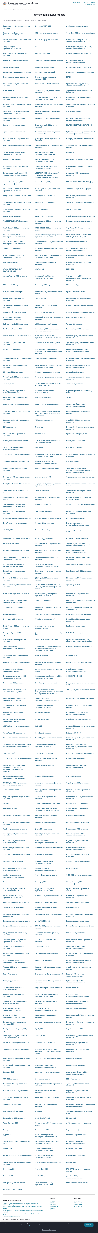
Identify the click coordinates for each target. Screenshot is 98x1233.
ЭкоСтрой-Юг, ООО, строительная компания (48, 551)
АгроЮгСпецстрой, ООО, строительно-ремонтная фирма (47, 700)
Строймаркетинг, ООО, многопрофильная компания (14, 236)
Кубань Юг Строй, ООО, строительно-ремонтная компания (80, 1105)
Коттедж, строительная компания (47, 372)
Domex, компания (41, 655)
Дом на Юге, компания (43, 829)
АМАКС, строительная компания (15, 441)
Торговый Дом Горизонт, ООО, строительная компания (78, 545)
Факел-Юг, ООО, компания (13, 861)
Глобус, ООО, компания (11, 248)
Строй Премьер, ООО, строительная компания (16, 823)
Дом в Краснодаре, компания (77, 902)
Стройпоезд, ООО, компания (13, 683)
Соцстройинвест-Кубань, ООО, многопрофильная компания (14, 505)
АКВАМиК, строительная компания (16, 726)
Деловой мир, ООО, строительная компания (16, 140)
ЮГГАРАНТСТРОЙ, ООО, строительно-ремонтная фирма (47, 565)
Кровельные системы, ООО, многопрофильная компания (77, 350)
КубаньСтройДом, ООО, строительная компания (75, 982)
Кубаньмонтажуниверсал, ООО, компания (47, 558)
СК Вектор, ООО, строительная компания (14, 286)
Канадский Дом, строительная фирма (17, 926)
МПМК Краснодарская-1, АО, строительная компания (13, 256)
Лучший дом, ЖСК (73, 585)
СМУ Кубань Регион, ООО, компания (16, 484)
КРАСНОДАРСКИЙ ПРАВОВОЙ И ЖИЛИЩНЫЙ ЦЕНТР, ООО (78, 236)
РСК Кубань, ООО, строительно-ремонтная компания (78, 119)
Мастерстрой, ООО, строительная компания (79, 579)
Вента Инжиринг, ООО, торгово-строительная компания (15, 700)
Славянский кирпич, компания (46, 953)
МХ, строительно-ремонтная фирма (80, 699)
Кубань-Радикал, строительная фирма (78, 412)
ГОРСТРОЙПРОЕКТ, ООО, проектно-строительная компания (48, 256)
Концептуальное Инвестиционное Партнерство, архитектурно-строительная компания (48, 649)
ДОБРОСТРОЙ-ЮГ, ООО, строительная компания (75, 405)
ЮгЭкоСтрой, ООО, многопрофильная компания (46, 869)
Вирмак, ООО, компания (12, 216)
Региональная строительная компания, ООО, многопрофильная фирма (48, 1051)
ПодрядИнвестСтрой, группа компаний (46, 759)
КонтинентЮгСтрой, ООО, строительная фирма (44, 1156)
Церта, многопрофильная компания (16, 921)
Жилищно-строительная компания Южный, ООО (16, 915)
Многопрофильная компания (77, 822)
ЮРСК (68, 77)
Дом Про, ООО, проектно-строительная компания (76, 1177)
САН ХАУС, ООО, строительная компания (14, 435)
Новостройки (78, 1206)
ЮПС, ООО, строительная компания (16, 815)
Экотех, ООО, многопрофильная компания (78, 492)
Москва (52, 1201)
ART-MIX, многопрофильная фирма (16, 1043)
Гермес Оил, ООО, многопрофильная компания (17, 1163)
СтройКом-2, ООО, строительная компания (15, 579)
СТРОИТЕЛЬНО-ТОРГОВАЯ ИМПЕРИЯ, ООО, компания (13, 565)
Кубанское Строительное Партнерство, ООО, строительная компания (79, 747)
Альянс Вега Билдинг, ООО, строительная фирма (13, 183)
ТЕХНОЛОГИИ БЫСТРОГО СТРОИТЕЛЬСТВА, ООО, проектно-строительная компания (79, 470)
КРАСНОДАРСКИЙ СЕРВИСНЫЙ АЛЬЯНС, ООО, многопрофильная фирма (48, 587)
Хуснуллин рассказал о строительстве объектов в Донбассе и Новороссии (24, 1214)
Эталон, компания (9, 614)
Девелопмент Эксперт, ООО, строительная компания (77, 1073)
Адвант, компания (41, 209)
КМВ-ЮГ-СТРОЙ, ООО (11, 753)
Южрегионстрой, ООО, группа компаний (46, 126)
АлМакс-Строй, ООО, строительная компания (48, 112)
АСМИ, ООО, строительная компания (80, 504)
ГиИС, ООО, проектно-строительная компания (16, 412)
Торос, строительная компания (46, 404)
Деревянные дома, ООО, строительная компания (75, 947)
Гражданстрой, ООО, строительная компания (79, 337)
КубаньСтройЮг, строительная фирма (78, 890)
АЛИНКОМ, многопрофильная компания (14, 641)
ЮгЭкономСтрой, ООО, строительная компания (80, 359)
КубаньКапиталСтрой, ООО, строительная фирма (13, 670)
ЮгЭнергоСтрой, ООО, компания (15, 324)
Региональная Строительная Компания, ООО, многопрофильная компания (48, 351)
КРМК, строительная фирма (77, 1183)
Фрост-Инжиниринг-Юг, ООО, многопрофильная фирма (77, 551)
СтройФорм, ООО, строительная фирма (78, 968)
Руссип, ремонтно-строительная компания (78, 791)
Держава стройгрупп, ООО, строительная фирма (76, 766)
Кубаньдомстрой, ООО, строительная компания (17, 359)
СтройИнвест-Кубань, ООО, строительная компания (45, 1149)
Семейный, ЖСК (72, 907)
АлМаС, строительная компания (78, 614)
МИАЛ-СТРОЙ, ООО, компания (14, 312)
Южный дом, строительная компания (17, 539)
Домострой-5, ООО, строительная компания (47, 140)
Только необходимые (49, 1230)
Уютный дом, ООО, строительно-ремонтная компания (47, 330)
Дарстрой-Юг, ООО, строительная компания (79, 92)
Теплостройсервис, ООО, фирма (78, 189)
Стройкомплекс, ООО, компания (78, 719)
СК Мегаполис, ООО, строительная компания (79, 954)
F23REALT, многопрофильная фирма (49, 848)
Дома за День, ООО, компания (14, 1118)
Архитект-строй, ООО (43, 477)
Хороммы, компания (42, 1079)
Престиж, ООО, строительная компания (46, 1105)
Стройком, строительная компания (16, 854)
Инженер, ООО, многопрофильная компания (48, 791)
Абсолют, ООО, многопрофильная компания (16, 954)
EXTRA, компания (9, 427)
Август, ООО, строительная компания (17, 1155)
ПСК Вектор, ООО (9, 91)
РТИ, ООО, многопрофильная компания (77, 634)
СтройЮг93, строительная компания (17, 738)
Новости (85, 2)
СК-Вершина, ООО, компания (14, 1183)
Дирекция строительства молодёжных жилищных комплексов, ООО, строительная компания (49, 692)
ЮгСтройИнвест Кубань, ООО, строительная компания (77, 41)
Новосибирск (54, 1206)
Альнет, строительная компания (47, 1072)
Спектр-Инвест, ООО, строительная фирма (48, 670)
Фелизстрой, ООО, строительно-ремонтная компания (15, 1037)
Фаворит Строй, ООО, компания (47, 84)
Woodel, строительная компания (15, 829)
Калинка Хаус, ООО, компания (77, 329)
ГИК (36, 47)
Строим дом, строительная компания (17, 454)
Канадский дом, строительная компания (14, 706)
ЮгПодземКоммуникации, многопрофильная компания (14, 777)
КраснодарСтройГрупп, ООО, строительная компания (77, 85)
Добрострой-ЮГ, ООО (43, 26)
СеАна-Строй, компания (12, 1104)
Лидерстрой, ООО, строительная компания (47, 499)
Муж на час (39, 427)
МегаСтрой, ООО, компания (45, 202)
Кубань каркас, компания (44, 765)
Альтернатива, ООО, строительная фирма (79, 147)
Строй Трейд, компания (44, 539)
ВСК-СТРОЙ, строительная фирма (16, 594)
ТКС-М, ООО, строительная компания (80, 690)
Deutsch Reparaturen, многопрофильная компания (46, 842)
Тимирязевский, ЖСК (11, 790)
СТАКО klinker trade (73, 776)
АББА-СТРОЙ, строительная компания (45, 798)
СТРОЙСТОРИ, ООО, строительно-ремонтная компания (48, 442)
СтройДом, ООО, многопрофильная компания (16, 478)
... (50, 1211)
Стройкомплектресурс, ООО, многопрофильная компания (14, 961)
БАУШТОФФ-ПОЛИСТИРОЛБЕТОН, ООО (16, 492)
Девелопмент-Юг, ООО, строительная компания (80, 105)
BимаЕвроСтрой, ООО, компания (78, 571)
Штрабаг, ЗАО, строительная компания (46, 306)
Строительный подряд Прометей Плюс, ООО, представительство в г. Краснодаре (48, 413)
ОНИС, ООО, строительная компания (17, 518)
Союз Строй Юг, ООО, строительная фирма (16, 1142)
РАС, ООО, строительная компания (79, 159)
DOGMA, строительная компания (47, 118)
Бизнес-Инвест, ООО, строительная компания (48, 183)
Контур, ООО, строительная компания (13, 947)
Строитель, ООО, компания (45, 1043)
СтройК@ (38, 1111)
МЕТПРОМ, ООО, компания (45, 312)
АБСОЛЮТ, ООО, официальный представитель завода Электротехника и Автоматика (47, 175)
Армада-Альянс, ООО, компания (15, 276)
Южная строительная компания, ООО (17, 336)
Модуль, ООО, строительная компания (13, 300)
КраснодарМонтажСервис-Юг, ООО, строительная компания (48, 677)
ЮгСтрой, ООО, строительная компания (77, 855)
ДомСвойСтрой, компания (76, 1008)
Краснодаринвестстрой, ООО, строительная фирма (46, 746)
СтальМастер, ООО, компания (14, 607)
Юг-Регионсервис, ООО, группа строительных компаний (15, 601)
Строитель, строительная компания (48, 377)
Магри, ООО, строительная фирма (79, 662)
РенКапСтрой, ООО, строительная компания (16, 378)
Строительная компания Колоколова (80, 477)
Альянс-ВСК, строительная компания (17, 662)
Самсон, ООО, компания (12, 1176)
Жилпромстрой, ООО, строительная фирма (48, 293)
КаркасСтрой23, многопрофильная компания (16, 1066)
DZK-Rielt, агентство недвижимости (48, 518)
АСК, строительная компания (77, 26)
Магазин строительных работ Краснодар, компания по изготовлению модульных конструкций (14, 768)
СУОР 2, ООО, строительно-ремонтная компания (13, 448)
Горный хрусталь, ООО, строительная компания (75, 835)
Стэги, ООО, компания (43, 600)
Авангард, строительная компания (48, 1022)
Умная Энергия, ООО (10, 1123)
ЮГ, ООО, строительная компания (48, 1058)
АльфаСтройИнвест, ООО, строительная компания (45, 160)
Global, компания (9, 1130)
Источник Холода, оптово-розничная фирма (80, 485)
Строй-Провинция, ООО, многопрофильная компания (46, 1136)
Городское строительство (76, 1135)
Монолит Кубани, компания (45, 822)
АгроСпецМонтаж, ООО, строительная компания (12, 318)
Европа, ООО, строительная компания (77, 1092)
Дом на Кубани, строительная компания (14, 572)
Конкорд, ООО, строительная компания (77, 595)
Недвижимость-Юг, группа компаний (49, 974)
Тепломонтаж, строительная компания (45, 1016)
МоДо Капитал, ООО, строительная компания (48, 608)
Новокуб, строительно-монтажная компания (48, 572)
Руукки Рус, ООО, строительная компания (47, 835)
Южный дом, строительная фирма (16, 1049)
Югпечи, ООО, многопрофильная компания (15, 306)
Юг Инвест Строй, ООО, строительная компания (75, 1142)
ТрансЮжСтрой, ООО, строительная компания (80, 344)
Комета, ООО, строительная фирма (48, 1162)
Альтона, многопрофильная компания (13, 713)
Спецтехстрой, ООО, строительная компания (16, 421)
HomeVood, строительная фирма (15, 523)
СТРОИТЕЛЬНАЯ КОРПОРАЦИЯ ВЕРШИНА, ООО (78, 499)
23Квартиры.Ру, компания (76, 285)
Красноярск (53, 1210)
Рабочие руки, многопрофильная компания (79, 256)
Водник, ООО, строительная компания (77, 842)
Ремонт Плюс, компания (75, 1065)
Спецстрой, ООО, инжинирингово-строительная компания (16, 112)
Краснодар (12, 9)
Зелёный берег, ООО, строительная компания (80, 739)
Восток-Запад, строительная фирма (80, 926)
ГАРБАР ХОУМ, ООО (42, 921)
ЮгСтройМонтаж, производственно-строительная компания (48, 236)
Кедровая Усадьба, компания (77, 921)
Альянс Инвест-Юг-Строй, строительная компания (13, 897)
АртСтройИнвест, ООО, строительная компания (80, 455)
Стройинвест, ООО (42, 1130)
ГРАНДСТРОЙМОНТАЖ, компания (15, 221)
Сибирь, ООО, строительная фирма (80, 139)
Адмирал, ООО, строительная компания (77, 1085)
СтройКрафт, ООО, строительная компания (15, 1098)
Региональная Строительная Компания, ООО (77, 1050)
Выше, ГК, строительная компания (79, 305)
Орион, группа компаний (75, 441)
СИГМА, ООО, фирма (74, 447)
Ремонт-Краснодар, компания (46, 875)
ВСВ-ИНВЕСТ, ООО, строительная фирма (48, 229)
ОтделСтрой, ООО (73, 988)
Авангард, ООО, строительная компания (77, 174)
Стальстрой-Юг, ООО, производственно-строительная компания (78, 278)
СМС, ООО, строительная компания (79, 875)
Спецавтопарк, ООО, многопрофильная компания (14, 648)
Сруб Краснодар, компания (13, 907)
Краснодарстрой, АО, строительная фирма (80, 1016)
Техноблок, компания (43, 397)
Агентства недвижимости (78, 1202)
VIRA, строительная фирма (13, 292)
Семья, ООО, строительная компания (17, 72)
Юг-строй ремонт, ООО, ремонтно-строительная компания (16, 558)
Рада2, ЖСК (39, 1029)
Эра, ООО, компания (42, 712)
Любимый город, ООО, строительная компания (17, 105)
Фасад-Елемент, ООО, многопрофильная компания (77, 883)
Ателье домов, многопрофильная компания (48, 784)
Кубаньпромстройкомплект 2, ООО (16, 461)
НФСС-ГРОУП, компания (44, 216)
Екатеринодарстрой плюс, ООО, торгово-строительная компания (15, 174)
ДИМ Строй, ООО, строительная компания (47, 579)
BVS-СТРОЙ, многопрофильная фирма (78, 1170)
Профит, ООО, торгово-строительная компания (80, 428)
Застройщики (78, 1204)
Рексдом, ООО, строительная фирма (48, 896)
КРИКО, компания (73, 1079)
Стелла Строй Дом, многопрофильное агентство (14, 1016)
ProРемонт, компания (11, 544)
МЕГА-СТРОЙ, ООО (42, 719)
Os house (6, 803)
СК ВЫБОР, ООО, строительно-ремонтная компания (15, 1002)
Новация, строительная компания (79, 221)
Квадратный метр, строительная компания (15, 656)
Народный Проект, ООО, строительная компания (12, 634)
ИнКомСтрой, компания (75, 758)
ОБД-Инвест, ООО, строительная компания (15, 167)
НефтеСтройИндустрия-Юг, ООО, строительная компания (79, 48)
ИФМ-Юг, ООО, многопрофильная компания (47, 927)
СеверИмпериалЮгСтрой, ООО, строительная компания (78, 849)
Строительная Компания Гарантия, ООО (79, 167)
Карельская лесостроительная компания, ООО (14, 1023)
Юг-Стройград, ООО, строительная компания (79, 1037)
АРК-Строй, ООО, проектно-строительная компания (76, 249)
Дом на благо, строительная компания (13, 996)
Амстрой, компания (73, 461)
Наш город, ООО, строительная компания (46, 286)
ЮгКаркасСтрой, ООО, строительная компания (80, 915)
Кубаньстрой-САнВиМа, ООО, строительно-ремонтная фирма (47, 809)
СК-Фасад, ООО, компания (13, 372)
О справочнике (90, 5)
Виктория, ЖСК (8, 1072)
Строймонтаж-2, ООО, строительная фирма (48, 1124)
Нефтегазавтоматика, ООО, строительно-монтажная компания (48, 337)
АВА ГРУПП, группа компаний (46, 67)
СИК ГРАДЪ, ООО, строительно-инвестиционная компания (15, 784)
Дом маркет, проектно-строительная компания (49, 105)
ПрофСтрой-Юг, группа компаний (16, 404)
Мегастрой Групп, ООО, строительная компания (49, 318)
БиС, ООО (38, 726)
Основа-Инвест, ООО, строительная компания (16, 210)
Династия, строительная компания (16, 902)
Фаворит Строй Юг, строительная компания (48, 531)
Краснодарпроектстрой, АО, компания (45, 263)
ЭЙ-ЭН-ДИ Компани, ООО (12, 1189)
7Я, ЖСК (69, 397)
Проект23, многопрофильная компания (46, 816)
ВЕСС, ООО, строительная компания (80, 753)
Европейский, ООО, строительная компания (47, 545)
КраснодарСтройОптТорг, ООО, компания (47, 934)
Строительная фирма (74, 1130)
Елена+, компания (41, 1036)
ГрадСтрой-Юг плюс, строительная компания (79, 941)
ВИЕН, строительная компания (46, 33)
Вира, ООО (39, 447)
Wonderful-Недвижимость (44, 1176)
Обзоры (92, 2)
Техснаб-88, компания (74, 324)
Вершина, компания (10, 262)
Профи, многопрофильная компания (17, 196)
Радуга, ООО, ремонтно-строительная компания (75, 975)
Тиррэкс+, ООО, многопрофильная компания (48, 968)
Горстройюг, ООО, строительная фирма (15, 499)
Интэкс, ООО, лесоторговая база (78, 67)
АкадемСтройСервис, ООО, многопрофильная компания (46, 462)
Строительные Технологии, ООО (47, 343)
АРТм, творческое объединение (78, 1123)
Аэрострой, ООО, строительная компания (15, 835)
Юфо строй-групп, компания (14, 125)
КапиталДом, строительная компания (17, 758)
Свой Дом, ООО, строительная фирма (80, 33)
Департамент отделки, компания (78, 564)
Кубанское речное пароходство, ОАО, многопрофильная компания (80, 133)
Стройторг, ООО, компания (13, 619)
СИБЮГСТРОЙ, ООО (74, 676)
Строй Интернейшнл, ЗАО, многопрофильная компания (14, 243)
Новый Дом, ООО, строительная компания (78, 620)
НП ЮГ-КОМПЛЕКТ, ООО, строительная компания (12, 1009)
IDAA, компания (40, 299)
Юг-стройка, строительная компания (49, 60)
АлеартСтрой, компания (75, 372)
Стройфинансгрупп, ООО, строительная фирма (44, 706)
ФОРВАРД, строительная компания (48, 738)
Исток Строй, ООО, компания (77, 803)
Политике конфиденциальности (38, 1226)
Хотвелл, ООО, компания (44, 776)
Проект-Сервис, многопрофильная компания (16, 1059)
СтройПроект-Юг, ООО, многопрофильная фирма (76, 670)
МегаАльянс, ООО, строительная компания (15, 85)
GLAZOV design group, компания (46, 40)
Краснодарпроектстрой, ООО (46, 358)
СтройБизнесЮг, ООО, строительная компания (17, 586)
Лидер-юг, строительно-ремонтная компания (16, 798)
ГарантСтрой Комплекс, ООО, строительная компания (14, 153)
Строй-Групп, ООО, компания (77, 783)
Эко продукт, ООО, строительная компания (47, 190)
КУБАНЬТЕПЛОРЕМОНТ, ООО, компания (46, 941)
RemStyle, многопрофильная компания (46, 908)
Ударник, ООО (8, 1135)
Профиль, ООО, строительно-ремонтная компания (77, 1002)
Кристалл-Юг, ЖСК (42, 946)
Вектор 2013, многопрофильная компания (15, 366)
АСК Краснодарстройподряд (46, 324)
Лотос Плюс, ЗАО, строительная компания (15, 398)
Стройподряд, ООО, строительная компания (48, 222)
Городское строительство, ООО (47, 1097)
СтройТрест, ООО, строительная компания (78, 263)
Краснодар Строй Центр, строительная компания (44, 277)
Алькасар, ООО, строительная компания (77, 809)
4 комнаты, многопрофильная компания (78, 378)
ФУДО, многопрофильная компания (48, 988)
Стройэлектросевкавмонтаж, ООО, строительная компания (16, 190)
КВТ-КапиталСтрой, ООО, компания (48, 914)
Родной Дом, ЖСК (41, 1169)
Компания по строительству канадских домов (45, 627)
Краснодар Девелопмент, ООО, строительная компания (14, 677)
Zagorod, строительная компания (15, 77)
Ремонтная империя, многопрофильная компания (77, 524)
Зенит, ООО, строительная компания (80, 202)
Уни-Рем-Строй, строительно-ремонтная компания (14, 890)
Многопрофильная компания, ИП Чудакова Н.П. (79, 608)
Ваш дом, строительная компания (79, 647)
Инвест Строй (71, 655)
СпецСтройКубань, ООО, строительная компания (12, 48)
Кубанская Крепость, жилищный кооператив (78, 512)
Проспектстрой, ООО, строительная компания (16, 27)
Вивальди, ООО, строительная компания (46, 883)
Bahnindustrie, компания (44, 854)
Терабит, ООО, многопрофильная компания (15, 968)
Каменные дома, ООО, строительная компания (48, 982)
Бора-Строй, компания (43, 733)
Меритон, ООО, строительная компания (14, 119)
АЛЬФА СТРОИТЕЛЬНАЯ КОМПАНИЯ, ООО (12, 270)
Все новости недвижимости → (11, 1216)
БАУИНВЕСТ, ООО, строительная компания (47, 92)
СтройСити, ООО (9, 1169)
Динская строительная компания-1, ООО (48, 634)
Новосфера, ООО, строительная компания (78, 98)
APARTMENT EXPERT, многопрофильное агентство (46, 1009)
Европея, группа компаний (45, 72)
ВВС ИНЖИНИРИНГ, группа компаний (45, 1092)
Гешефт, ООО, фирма (11, 67)
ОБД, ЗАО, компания (42, 53)
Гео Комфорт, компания (75, 626)
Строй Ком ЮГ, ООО (42, 1118)
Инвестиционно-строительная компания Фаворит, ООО (14, 691)
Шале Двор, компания (11, 981)
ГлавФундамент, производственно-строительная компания (48, 366)
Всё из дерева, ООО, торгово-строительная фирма (14, 720)
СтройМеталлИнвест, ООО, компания (80, 216)
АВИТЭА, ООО (8, 530)
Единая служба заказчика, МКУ (14, 132)
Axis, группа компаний (74, 111)
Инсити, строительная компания (78, 53)
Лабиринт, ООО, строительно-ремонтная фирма (14, 842)
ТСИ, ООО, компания (10, 1079)
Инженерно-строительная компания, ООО (80, 684)
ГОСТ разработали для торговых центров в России (17, 1205)
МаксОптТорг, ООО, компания (46, 902)
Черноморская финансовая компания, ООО (45, 78)
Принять (89, 1225)
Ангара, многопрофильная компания (80, 312)
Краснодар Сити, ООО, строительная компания (49, 243)
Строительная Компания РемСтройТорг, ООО (44, 392)
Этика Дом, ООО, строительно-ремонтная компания (14, 392)
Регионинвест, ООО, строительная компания (79, 798)
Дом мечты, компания (43, 504)
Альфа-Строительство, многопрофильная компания (14, 876)
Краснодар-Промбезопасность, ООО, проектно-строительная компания (17, 746)
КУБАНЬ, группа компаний (45, 619)
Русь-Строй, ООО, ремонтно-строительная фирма (46, 167)
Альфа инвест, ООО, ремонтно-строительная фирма (47, 1142)
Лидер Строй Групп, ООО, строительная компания (44, 890)
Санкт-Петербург (53, 1203)
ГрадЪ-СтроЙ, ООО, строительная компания (16, 229)
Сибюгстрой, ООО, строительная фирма (79, 706)
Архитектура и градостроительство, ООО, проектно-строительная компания (80, 532)
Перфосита (7, 882)
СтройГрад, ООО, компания (45, 196)
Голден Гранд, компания (75, 518)
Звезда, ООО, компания (11, 349)
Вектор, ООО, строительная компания (76, 897)
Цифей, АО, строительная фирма (15, 60)
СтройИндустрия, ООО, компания (47, 803)
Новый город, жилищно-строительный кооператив (45, 153)
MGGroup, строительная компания (16, 550)
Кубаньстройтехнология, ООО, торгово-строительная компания (79, 641)
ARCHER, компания (42, 491)
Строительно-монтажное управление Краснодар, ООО (49, 133)
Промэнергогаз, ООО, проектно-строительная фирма (47, 595)
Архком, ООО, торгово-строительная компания (80, 727)
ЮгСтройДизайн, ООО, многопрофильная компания (77, 996)
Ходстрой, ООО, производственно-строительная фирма (48, 485)
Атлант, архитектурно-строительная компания (17, 41)
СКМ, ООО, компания (74, 1148)
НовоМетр (70, 152)
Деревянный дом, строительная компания (78, 1098)
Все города (76, 2)
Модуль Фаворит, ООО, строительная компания (49, 1085)
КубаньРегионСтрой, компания (78, 434)
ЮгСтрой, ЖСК (72, 868)
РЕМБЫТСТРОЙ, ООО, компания (15, 1091)
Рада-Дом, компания (74, 1058)
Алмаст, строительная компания (78, 861)
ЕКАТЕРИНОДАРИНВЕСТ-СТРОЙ (79, 125)
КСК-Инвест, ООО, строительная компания (78, 197)
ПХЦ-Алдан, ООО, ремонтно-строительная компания (77, 713)
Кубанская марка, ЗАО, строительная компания (17, 203)
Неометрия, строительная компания (80, 72)
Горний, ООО (7, 1148)
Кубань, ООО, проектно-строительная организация (80, 601)
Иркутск (52, 1208)
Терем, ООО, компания (74, 384)
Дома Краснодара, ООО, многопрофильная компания (46, 1066)
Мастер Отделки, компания (76, 242)
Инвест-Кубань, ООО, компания (47, 468)
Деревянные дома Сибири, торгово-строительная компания (48, 455)
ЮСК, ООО (70, 269)
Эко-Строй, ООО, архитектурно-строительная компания (78, 366)
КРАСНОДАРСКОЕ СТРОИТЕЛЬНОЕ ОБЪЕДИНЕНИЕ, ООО (48, 385)
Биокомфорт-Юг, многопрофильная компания (80, 1023)
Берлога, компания (10, 384)
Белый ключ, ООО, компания (77, 829)
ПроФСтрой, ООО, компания (77, 539)
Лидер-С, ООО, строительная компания (14, 512)
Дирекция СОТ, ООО (10, 808)
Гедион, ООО (71, 1162)
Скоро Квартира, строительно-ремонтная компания (14, 869)
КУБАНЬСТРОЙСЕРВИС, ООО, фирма (80, 182)
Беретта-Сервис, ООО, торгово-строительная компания (15, 941)
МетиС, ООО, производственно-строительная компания (78, 961)
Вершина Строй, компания (13, 1111)
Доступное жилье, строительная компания (15, 98)
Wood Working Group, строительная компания (16, 849)
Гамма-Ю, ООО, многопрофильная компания (48, 663)
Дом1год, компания (73, 209)
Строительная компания (75, 1155)
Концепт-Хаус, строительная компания (77, 1044)
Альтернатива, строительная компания (46, 1002)
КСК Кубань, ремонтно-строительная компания (49, 249)
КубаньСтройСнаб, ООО (75, 292)
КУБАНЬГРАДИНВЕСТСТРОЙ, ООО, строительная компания (48, 98)
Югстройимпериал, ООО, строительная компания (75, 61)
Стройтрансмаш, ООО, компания (78, 1029)
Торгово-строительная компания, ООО (79, 1112)
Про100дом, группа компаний (46, 683)
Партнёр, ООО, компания (75, 317)
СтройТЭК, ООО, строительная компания (78, 421)
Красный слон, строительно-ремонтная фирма (14, 989)
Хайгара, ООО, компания (44, 753)
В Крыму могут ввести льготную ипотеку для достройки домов (20, 1203)
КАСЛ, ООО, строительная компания (48, 614)
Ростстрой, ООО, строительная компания (15, 1085)
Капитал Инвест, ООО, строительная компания (48, 147)
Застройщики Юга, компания (14, 733)
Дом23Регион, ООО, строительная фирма (16, 627)
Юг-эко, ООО (71, 1118)
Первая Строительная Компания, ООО (79, 392)
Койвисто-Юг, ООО (73, 733)
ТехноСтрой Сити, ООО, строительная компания (44, 1184)
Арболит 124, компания (43, 960)
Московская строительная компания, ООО (17, 147)
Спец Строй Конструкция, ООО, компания (15, 934)
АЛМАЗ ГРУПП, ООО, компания (46, 640)
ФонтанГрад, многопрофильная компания (78, 300)
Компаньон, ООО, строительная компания (15, 469)
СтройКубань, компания (75, 815)
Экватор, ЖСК (40, 434)
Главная (5, 9)
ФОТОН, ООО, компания (75, 933)
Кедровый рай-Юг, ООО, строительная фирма (44, 862)
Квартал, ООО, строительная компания (14, 344)
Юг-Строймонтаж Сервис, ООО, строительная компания (15, 1030)
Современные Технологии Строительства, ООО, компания (15, 34)
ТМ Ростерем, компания (44, 420)
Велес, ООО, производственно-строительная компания (46, 996)
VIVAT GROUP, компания (43, 511)
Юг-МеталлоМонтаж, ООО (12, 329)
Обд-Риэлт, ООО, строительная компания (78, 229)
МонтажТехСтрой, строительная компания (15, 54)
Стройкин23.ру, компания (44, 523)
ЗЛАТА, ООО (39, 269)
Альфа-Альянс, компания (12, 159)
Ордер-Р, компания (10, 974)
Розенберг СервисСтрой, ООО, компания (78, 558)
